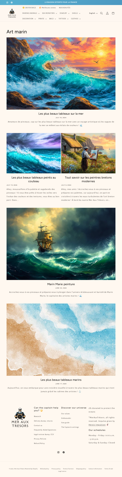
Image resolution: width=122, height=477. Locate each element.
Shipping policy (81, 468)
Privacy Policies (40, 439)
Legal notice (62, 471)
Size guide (65, 423)
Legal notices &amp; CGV (44, 434)
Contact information (95, 468)
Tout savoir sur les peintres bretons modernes (88, 179)
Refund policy (44, 468)
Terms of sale (108, 468)
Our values (65, 414)
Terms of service (68, 468)
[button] (31, 13)
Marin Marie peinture (61, 284)
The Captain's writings (70, 427)
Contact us (38, 425)
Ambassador (66, 418)
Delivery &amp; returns (43, 421)
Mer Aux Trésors (19, 468)
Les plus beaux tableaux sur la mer (60, 113)
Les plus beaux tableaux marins (61, 379)
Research (37, 416)
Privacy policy (56, 468)
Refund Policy (39, 443)
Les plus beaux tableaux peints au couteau (34, 179)
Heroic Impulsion (97, 425)
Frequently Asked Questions (45, 430)
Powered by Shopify (31, 468)
